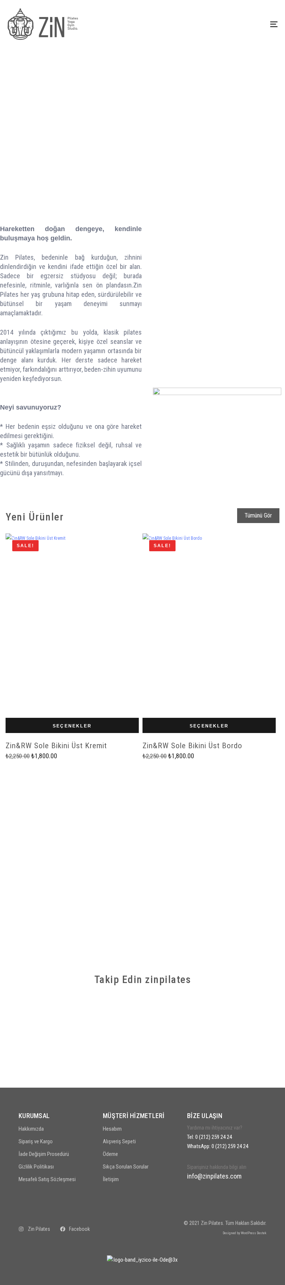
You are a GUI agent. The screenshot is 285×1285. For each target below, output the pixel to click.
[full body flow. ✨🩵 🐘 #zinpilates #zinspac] (177, 1055)
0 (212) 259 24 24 (213, 1137)
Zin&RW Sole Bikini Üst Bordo (192, 745)
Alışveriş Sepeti (119, 1141)
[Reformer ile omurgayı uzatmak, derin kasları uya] (108, 1055)
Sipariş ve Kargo (36, 1141)
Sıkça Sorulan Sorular (125, 1166)
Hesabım (112, 1128)
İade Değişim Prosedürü (44, 1154)
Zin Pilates (39, 1229)
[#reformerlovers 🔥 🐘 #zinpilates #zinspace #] (246, 1015)
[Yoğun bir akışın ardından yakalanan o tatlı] (108, 1015)
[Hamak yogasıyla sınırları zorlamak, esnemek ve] (246, 1055)
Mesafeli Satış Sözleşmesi (47, 1179)
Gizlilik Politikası (36, 1166)
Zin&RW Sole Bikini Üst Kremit (56, 745)
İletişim (111, 1179)
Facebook (79, 1229)
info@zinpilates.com (214, 1176)
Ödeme (110, 1154)
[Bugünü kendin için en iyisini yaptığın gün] (38, 1015)
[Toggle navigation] (232, 24)
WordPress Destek (253, 1233)
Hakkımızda (31, 1128)
